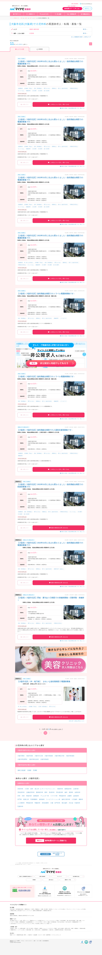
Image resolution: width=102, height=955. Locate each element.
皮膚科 (70, 796)
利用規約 (34, 879)
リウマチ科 (53, 796)
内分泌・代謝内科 (74, 803)
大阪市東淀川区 (59, 756)
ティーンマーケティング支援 (53, 920)
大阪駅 (29, 770)
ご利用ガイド (31, 14)
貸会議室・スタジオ (38, 934)
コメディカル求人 (21, 929)
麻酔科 (81, 799)
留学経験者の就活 (19, 909)
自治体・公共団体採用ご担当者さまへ (25, 876)
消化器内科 (59, 792)
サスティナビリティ (29, 940)
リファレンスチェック (56, 934)
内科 (23, 796)
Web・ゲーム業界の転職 (20, 928)
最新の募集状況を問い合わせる (59, 527)
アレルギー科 (44, 796)
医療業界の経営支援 (59, 929)
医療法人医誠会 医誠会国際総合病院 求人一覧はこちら (73, 108)
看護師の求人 (13, 929)
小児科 (27, 789)
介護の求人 (51, 929)
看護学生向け (27, 909)
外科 (19, 796)
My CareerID (68, 922)
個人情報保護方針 (46, 940)
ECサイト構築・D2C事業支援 (50, 922)
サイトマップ (59, 876)
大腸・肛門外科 (55, 803)
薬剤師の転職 (82, 928)
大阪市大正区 (39, 756)
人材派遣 (12, 928)
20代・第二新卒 (30, 928)
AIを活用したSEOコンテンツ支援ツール (43, 923)
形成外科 (52, 792)
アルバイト (69, 909)
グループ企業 (39, 940)
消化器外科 (21, 792)
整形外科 (60, 789)
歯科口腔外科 (66, 799)
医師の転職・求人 (30, 929)
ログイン (87, 8)
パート (74, 909)
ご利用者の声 (72, 14)
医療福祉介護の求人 (47, 910)
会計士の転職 (60, 928)
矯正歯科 (64, 803)
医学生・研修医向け (36, 909)
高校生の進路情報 (13, 915)
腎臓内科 (37, 803)
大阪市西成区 (44, 759)
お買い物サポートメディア (16, 923)
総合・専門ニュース (24, 920)
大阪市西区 (21, 756)
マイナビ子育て (39, 922)
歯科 (66, 792)
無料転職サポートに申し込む (72, 8)
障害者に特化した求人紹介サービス (18, 910)
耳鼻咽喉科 (33, 799)
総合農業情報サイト (30, 922)
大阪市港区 (29, 756)
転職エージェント (43, 928)
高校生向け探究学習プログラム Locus (26, 915)
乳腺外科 (20, 806)
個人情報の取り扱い (76, 876)
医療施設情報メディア (76, 922)
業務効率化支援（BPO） (22, 934)
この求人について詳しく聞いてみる (59, 104)
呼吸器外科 (62, 796)
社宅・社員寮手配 (46, 934)
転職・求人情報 (44, 909)
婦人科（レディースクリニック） (45, 789)
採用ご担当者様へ (75, 3)
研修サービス (12, 934)
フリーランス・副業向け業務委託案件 (34, 910)
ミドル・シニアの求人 (81, 909)
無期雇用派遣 (44, 929)
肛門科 (20, 799)
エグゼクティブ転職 (52, 928)
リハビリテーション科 (53, 799)
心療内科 (76, 789)
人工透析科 (21, 803)
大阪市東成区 (70, 756)
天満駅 (35, 770)
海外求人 (51, 909)
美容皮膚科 (45, 803)
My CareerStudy (61, 922)
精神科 (71, 792)
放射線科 (42, 799)
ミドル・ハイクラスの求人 (59, 909)
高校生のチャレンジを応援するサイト (37, 920)
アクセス (22, 940)
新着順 (41, 49)
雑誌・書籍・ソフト (81, 920)
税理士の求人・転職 (69, 928)
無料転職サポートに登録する (52, 840)
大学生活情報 (62, 920)
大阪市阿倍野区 (22, 759)
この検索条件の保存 (77, 36)
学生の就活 (12, 909)
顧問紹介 (76, 928)
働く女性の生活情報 (71, 920)
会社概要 (18, 940)
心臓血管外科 (30, 792)
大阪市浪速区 (49, 756)
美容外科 (20, 789)
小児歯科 (74, 799)
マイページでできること (86, 3)
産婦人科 (26, 799)
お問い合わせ (51, 879)
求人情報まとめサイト (14, 920)
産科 (31, 789)
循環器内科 (68, 789)
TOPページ (18, 14)
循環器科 (36, 796)
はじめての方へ (45, 14)
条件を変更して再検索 (52, 854)
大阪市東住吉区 (34, 759)
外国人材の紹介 (68, 929)
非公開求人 (20, 44)
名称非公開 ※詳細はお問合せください (77, 720)
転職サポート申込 (68, 879)
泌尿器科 (76, 796)
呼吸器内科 (29, 803)
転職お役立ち (86, 14)
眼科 (46, 792)
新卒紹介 (36, 928)
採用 (34, 940)
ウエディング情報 (14, 922)
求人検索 (59, 14)
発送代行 (30, 934)
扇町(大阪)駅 (22, 770)
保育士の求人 (38, 929)
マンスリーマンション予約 (28, 923)
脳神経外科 (39, 792)
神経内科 (29, 796)
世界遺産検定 (22, 922)
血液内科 (77, 792)
